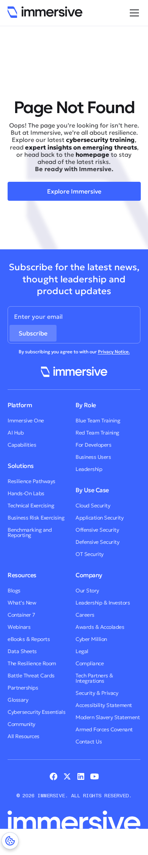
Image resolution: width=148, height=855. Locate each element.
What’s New (22, 602)
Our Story (87, 590)
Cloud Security (93, 505)
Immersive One (26, 420)
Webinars (19, 627)
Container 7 (21, 614)
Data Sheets (22, 651)
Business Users (93, 456)
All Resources (23, 736)
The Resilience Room (32, 663)
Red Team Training (97, 432)
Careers (85, 614)
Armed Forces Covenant (104, 729)
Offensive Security (97, 529)
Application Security (99, 517)
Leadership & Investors (103, 602)
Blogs (14, 590)
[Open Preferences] (10, 840)
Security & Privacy (97, 693)
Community (21, 724)
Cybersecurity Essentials (36, 712)
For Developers (93, 444)
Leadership (89, 469)
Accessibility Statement (104, 705)
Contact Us (89, 741)
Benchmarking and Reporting (30, 532)
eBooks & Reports (29, 639)
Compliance (90, 663)
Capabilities (22, 444)
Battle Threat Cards (31, 675)
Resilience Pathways (31, 481)
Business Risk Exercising (36, 517)
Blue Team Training (98, 420)
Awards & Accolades (100, 627)
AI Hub (16, 432)
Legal (82, 651)
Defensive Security (97, 542)
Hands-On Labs (26, 493)
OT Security (90, 554)
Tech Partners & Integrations (94, 678)
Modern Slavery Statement (108, 717)
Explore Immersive (74, 191)
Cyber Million (91, 639)
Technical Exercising (31, 505)
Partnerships (23, 687)
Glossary (18, 699)
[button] (132, 13)
